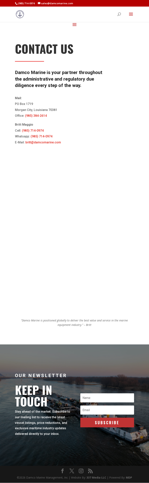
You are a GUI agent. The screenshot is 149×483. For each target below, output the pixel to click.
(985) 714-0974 (33, 130)
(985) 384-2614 (36, 116)
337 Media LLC (97, 477)
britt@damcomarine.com (43, 142)
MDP (129, 477)
